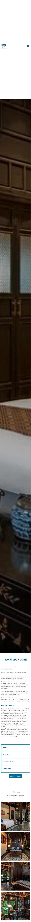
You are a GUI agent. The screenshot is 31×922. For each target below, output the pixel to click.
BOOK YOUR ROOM (15, 776)
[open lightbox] (15, 816)
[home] (3, 46)
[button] (28, 46)
